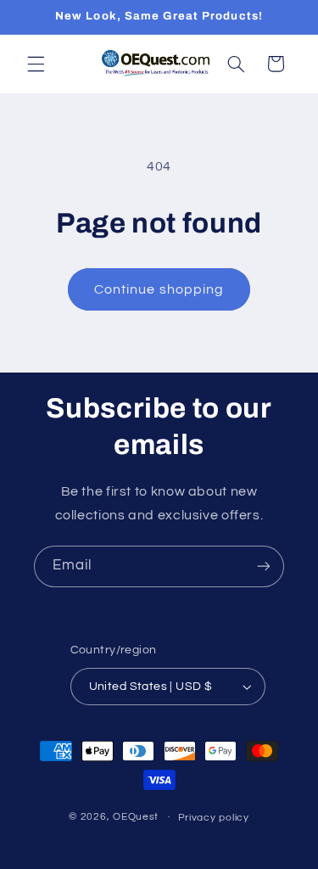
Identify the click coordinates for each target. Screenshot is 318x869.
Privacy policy (213, 817)
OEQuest (136, 816)
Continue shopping (159, 289)
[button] (35, 63)
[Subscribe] (263, 566)
